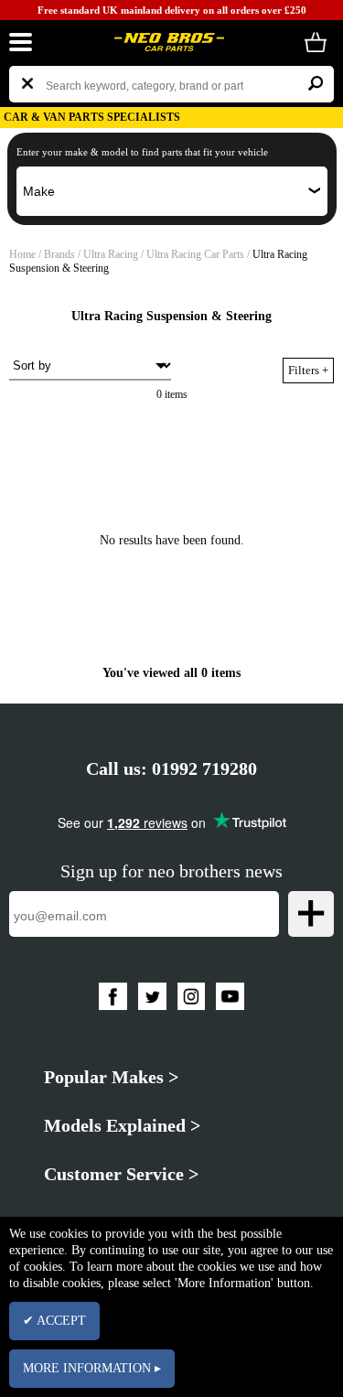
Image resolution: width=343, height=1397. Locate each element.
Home (22, 254)
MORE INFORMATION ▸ (92, 1368)
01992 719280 (204, 768)
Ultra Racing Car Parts (196, 254)
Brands (59, 254)
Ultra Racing (112, 254)
